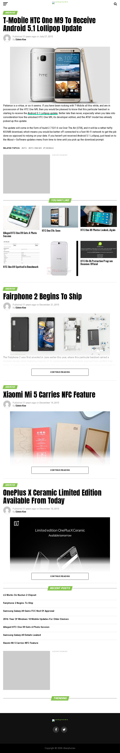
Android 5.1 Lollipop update (43, 113)
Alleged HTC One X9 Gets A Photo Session (26, 627)
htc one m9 (36, 148)
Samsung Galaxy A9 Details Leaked (22, 635)
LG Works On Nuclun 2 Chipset (19, 595)
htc (25, 148)
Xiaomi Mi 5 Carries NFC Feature (20, 643)
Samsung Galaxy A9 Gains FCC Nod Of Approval (28, 611)
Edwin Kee (21, 39)
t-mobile (49, 148)
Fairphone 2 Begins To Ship (18, 603)
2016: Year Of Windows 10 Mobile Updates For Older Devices (36, 619)
